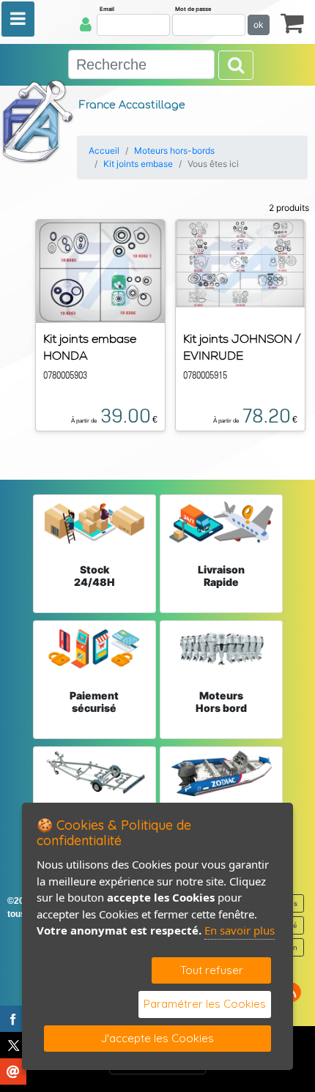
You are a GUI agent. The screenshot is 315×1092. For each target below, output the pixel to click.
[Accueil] (38, 121)
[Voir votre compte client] (86, 24)
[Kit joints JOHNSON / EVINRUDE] (240, 262)
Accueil (104, 150)
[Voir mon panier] (292, 22)
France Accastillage (132, 105)
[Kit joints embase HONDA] (100, 270)
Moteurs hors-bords (174, 150)
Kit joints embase (138, 163)
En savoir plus (239, 930)
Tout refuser (211, 970)
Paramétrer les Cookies (205, 1004)
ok (258, 24)
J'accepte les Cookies (157, 1038)
